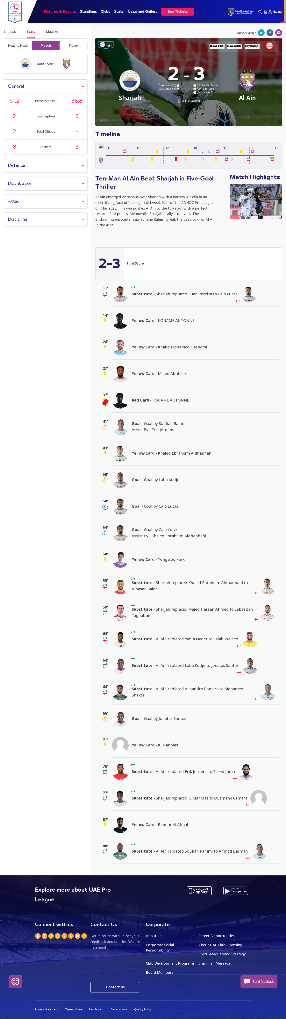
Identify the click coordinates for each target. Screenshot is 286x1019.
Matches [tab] (52, 31)
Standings (88, 11)
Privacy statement (46, 1009)
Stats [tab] (31, 31)
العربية (277, 11)
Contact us (115, 987)
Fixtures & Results (60, 11)
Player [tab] (73, 45)
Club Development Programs (170, 963)
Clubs (105, 11)
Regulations (96, 1009)
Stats (119, 11)
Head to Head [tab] (18, 45)
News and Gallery (142, 11)
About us (153, 935)
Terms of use (73, 1009)
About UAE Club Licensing (220, 945)
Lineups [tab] (10, 31)
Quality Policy (142, 1009)
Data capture (119, 1009)
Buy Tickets (178, 11)
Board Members (159, 972)
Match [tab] (46, 45)
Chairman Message (214, 963)
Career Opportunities (216, 935)
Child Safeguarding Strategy (222, 954)
